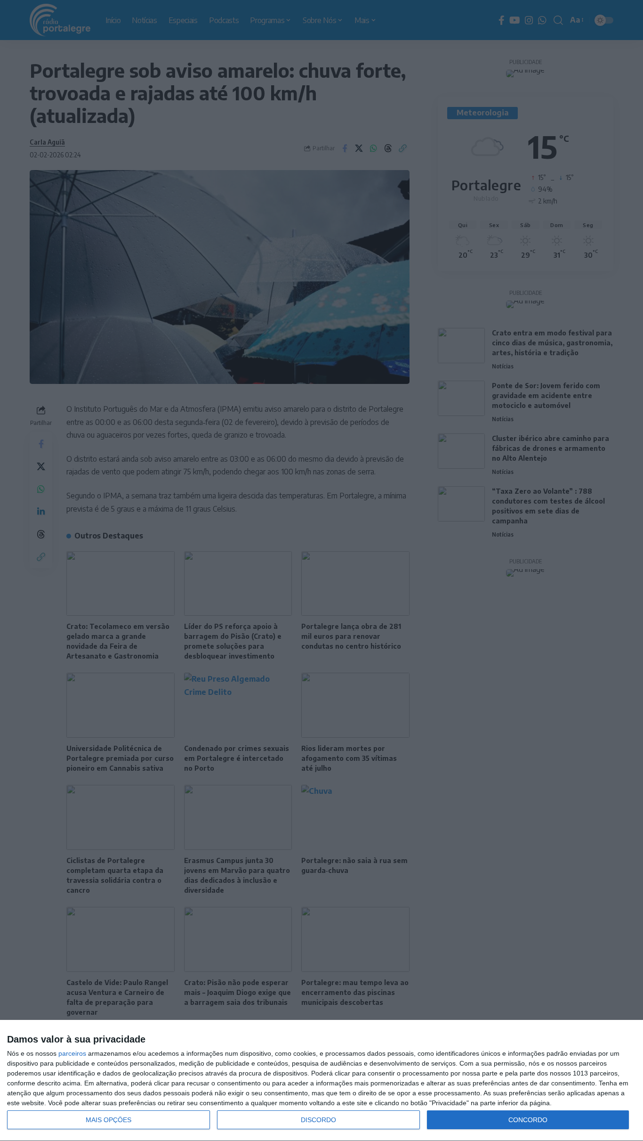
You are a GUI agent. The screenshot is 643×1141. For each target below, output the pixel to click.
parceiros (72, 1053)
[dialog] (321, 1080)
